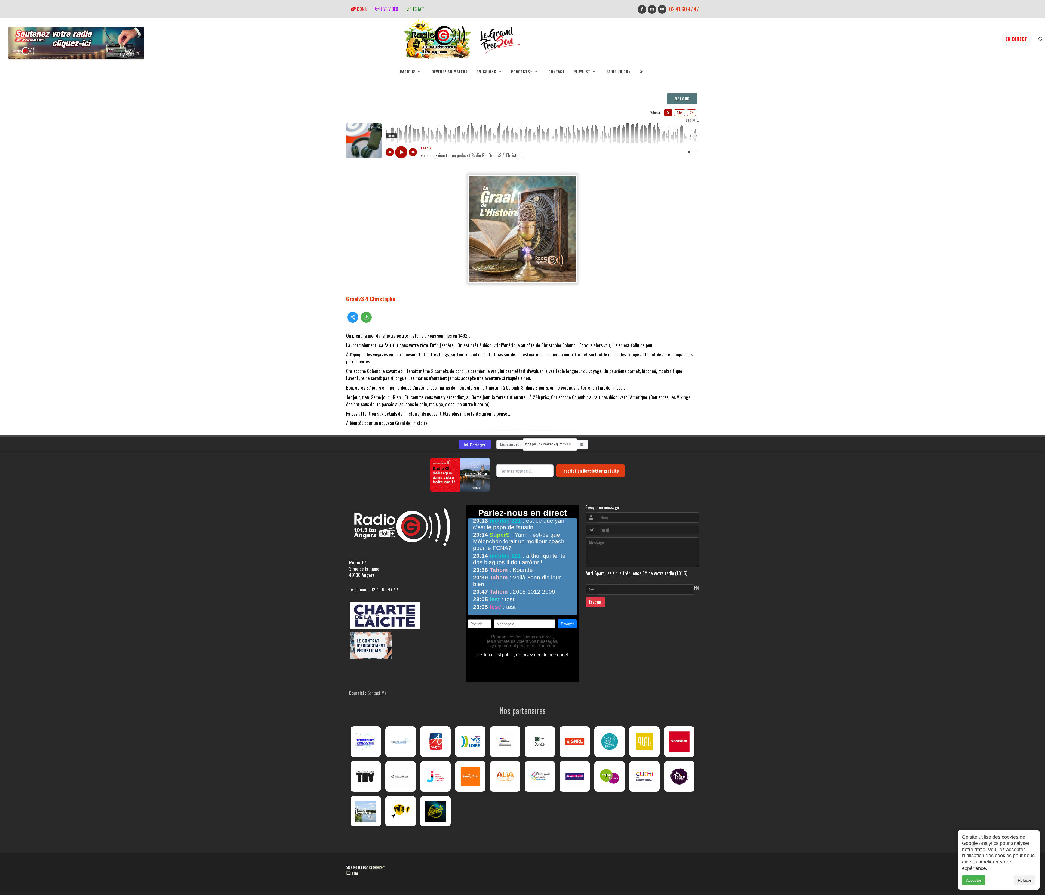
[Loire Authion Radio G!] (366, 811)
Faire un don (619, 71)
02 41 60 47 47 (684, 9)
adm (354, 873)
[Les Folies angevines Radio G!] (679, 776)
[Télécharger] (366, 317)
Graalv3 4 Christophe (370, 298)
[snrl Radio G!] (575, 742)
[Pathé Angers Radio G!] (401, 811)
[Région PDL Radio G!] (470, 742)
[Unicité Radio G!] (470, 776)
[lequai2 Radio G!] (644, 742)
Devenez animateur (450, 71)
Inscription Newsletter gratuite (590, 471)
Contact (556, 71)
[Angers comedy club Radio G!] (435, 811)
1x (668, 112)
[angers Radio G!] (435, 742)
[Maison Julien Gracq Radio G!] (401, 776)
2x (691, 112)
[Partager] (352, 317)
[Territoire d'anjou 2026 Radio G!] (366, 742)
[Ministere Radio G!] (505, 742)
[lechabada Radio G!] (679, 742)
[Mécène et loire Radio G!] (401, 742)
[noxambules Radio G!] (575, 776)
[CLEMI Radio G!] (644, 776)
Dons (361, 9)
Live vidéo (389, 9)
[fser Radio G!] (540, 742)
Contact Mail (378, 693)
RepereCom (377, 867)
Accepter (973, 880)
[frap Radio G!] (610, 742)
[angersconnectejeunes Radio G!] (435, 776)
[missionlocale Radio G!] (540, 776)
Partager (474, 444)
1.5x (679, 112)
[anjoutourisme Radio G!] (610, 776)
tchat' (417, 9)
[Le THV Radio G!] (366, 776)
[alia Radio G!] (505, 776)
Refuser (1024, 880)
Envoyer (595, 602)
